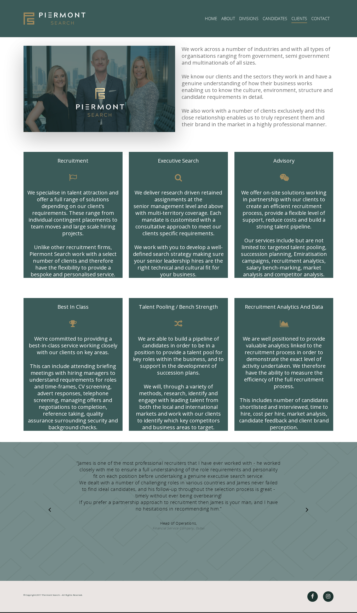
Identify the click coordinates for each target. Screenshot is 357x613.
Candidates (275, 18)
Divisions (248, 18)
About (228, 18)
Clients (299, 18)
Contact (320, 18)
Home (211, 18)
